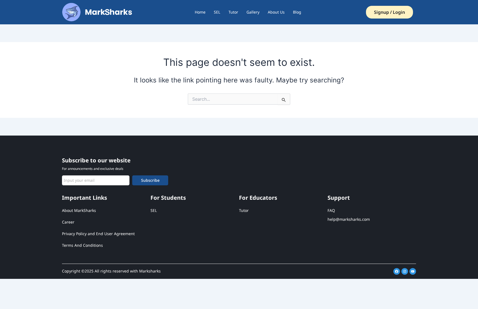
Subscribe (150, 180)
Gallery (252, 12)
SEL (217, 12)
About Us (276, 12)
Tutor (233, 12)
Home (200, 12)
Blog (297, 12)
